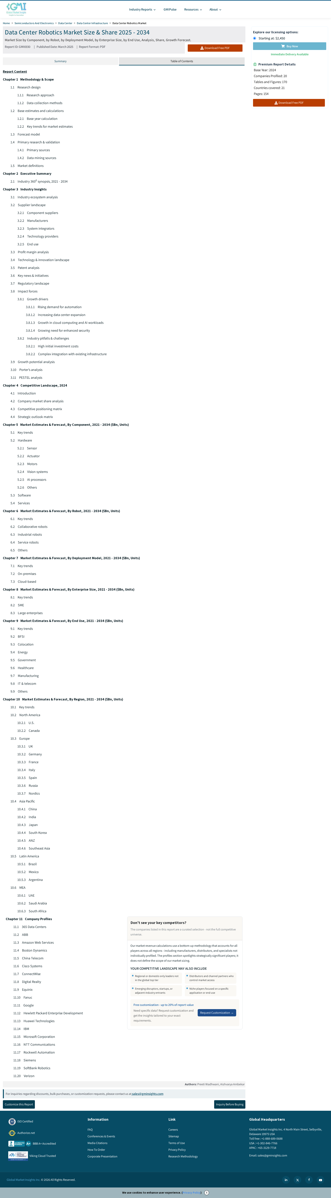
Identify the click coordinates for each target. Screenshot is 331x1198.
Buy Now (292, 46)
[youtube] (320, 1180)
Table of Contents (181, 61)
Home (6, 23)
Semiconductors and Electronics (34, 23)
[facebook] (309, 1180)
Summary (60, 61)
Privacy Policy (192, 1192)
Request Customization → (217, 1013)
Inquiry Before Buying (229, 1104)
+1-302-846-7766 (266, 1143)
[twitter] (297, 1180)
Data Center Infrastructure (92, 23)
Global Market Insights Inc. (23, 1180)
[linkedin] (286, 1180)
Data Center (65, 23)
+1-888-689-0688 (272, 1139)
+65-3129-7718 (267, 1148)
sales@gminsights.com (147, 1094)
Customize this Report (19, 1104)
